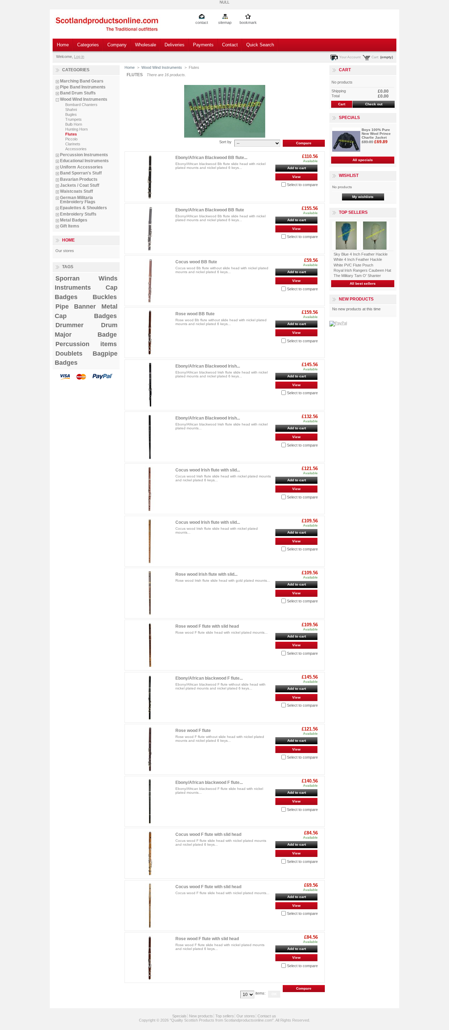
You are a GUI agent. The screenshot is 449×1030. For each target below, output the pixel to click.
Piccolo (71, 139)
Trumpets (73, 119)
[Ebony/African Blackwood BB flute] (150, 229)
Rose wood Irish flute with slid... (206, 574)
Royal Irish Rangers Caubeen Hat (362, 270)
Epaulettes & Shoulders (83, 207)
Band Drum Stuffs (78, 93)
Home (63, 44)
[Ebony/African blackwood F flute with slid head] (150, 697)
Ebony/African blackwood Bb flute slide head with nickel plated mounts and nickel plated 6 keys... (220, 166)
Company (117, 44)
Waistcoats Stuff (76, 191)
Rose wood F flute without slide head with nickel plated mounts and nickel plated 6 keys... (219, 738)
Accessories (76, 149)
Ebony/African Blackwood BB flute (209, 209)
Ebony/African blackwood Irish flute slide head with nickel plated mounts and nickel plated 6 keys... (221, 374)
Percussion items (86, 344)
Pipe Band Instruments (83, 87)
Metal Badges (73, 220)
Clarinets (72, 144)
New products (356, 299)
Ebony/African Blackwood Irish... (207, 366)
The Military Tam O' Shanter (357, 275)
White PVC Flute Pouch (353, 265)
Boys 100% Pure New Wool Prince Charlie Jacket (376, 133)
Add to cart (296, 168)
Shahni (71, 109)
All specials (363, 160)
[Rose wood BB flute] (150, 333)
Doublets (68, 353)
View (296, 177)
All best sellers (363, 283)
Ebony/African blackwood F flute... (209, 678)
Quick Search (260, 44)
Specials (349, 117)
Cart (345, 69)
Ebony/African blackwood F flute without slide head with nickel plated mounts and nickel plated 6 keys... (220, 686)
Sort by (225, 142)
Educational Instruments (84, 160)
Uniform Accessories (81, 167)
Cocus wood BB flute (196, 261)
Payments (203, 44)
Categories (88, 44)
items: (260, 993)
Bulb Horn (73, 124)
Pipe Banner (75, 306)
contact (201, 22)
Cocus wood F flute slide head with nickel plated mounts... (222, 893)
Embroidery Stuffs (78, 214)
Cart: (375, 57)
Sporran (67, 278)
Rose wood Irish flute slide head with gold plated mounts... (222, 580)
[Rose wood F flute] (150, 749)
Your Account (350, 57)
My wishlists (363, 197)
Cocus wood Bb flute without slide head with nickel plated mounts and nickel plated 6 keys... (221, 270)
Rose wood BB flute (195, 313)
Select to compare (302, 185)
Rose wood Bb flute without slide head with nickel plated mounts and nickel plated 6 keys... (221, 322)
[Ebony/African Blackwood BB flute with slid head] (150, 177)
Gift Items (69, 226)
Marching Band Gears (81, 81)
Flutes (71, 134)
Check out (373, 104)
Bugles (71, 114)
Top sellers (353, 212)
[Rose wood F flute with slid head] (150, 645)
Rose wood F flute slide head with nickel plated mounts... (221, 632)
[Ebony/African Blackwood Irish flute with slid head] (150, 385)
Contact (230, 44)
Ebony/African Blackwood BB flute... (211, 157)
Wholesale (145, 44)
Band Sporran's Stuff (81, 173)
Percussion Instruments (84, 154)
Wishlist (348, 175)
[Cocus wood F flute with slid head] (150, 853)
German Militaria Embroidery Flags (77, 199)
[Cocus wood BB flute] (150, 281)
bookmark (248, 22)
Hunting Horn (76, 129)
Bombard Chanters (81, 105)
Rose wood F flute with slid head (207, 626)
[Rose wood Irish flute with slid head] (150, 593)
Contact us (266, 1016)
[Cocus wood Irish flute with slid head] (150, 489)
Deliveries (175, 44)
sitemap (225, 22)
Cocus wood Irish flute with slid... (207, 470)
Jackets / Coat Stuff (79, 185)
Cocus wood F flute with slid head (208, 834)
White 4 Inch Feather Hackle (358, 259)
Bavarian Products (79, 179)
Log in (79, 56)
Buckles (105, 297)
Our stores (64, 251)
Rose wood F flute (193, 730)
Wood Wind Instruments (83, 99)
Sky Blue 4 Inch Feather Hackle (361, 254)
